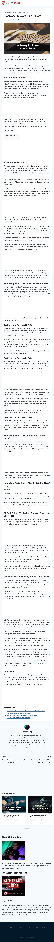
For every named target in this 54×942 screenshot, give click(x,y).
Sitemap (36, 927)
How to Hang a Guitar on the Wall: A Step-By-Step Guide (13, 759)
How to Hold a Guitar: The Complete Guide (11, 816)
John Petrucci (36, 661)
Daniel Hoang (8, 19)
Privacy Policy (10, 927)
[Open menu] (51, 3)
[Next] (49, 812)
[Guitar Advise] (11, 3)
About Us (45, 927)
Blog (29, 927)
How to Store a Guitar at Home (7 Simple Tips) (22, 715)
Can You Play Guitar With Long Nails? (18, 713)
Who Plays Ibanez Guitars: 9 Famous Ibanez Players (38, 816)
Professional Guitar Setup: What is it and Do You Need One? (26, 711)
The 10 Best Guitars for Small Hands (18, 718)
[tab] (24, 828)
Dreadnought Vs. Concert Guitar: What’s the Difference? (41, 759)
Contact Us (21, 927)
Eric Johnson (40, 663)
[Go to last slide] (4, 812)
